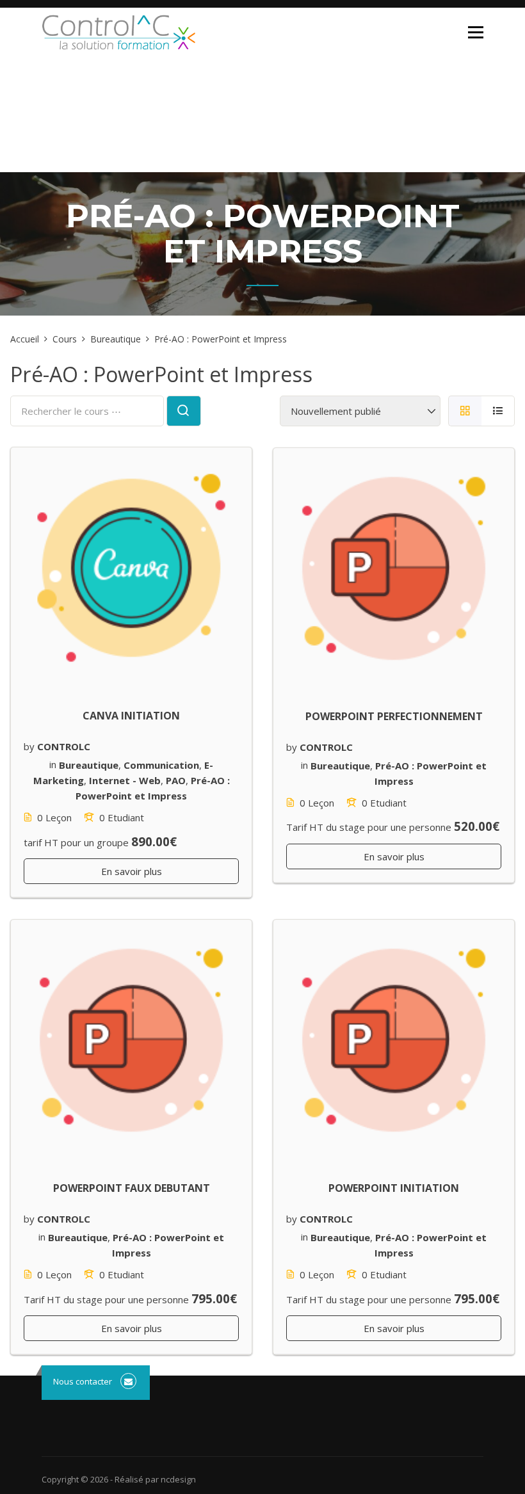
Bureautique (88, 764)
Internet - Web (125, 779)
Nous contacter (82, 1381)
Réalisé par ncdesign (155, 1479)
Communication (161, 764)
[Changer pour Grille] (464, 411)
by (29, 746)
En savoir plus (131, 871)
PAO (176, 779)
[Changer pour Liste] (498, 411)
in (52, 764)
